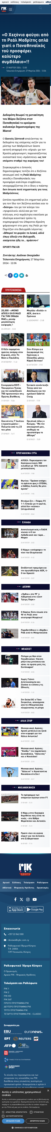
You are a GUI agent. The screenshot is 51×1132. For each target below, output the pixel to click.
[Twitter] (21, 900)
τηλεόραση (26, 2)
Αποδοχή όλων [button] (13, 1121)
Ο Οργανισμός (10, 971)
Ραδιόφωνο (42, 883)
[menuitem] (8, 10)
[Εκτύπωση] (26, 275)
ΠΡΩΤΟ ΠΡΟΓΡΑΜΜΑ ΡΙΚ (16, 1003)
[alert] (25, 1110)
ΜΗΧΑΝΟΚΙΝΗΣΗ (26, 787)
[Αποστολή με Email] (21, 275)
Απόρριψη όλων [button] (37, 1121)
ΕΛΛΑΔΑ (26, 522)
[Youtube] (35, 900)
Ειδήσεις (16, 883)
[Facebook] (16, 900)
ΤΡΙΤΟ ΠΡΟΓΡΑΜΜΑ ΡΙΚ (16, 1010)
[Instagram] (28, 900)
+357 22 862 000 (16, 934)
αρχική (5, 2)
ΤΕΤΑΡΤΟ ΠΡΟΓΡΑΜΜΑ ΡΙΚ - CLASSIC (22, 1014)
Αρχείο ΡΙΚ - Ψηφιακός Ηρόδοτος (20, 975)
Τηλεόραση (29, 883)
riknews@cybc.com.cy (18, 940)
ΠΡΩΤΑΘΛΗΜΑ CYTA (26, 453)
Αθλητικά (7, 888)
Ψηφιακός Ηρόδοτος (24, 888)
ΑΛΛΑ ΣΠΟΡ (26, 721)
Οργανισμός (43, 888)
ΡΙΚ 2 (6, 993)
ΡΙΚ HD (7, 996)
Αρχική (6, 883)
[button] (25, 1127)
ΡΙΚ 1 (6, 989)
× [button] (48, 1091)
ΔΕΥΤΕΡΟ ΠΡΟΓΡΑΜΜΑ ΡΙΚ (17, 1007)
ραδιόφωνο (38, 2)
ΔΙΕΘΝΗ (26, 587)
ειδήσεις (15, 2)
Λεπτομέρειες (34, 1107)
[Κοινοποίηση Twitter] (15, 275)
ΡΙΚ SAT (8, 1000)
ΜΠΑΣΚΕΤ (26, 649)
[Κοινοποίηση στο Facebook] (10, 275)
